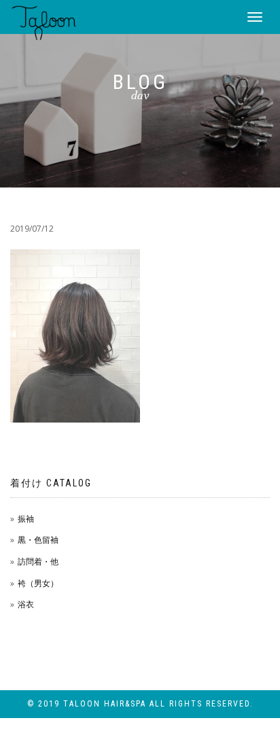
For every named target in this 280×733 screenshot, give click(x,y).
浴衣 (26, 604)
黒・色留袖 (38, 540)
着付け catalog (51, 483)
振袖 (26, 518)
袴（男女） (38, 583)
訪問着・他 (38, 561)
